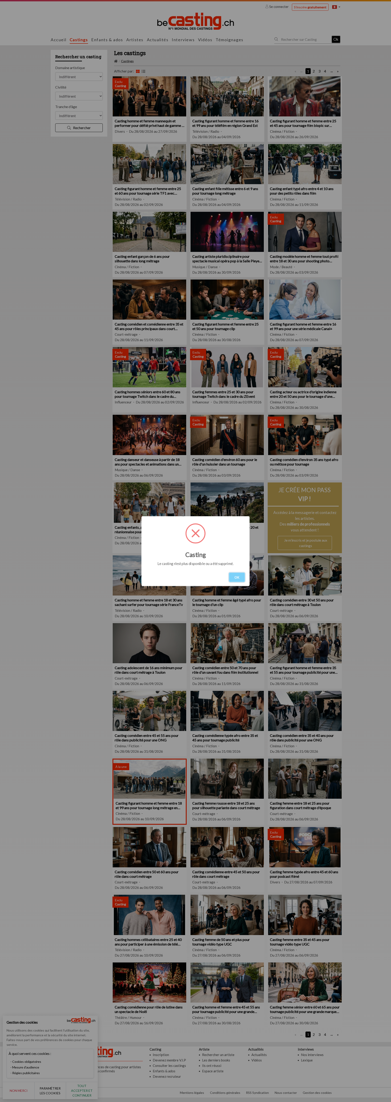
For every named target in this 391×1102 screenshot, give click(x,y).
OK (236, 577)
